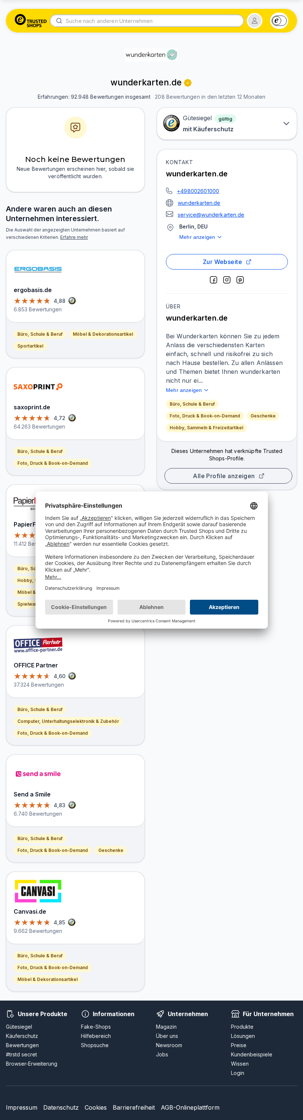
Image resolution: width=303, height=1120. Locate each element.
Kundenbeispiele (251, 1054)
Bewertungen (22, 1045)
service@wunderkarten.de (211, 215)
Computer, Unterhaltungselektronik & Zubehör (68, 721)
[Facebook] (213, 279)
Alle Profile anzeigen (224, 476)
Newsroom (169, 1045)
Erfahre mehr (74, 237)
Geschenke (263, 416)
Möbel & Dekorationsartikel (103, 334)
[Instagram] (226, 279)
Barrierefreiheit (134, 1107)
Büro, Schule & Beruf (192, 404)
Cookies (96, 1107)
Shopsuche (95, 1045)
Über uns (167, 1036)
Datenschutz (61, 1107)
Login (237, 1073)
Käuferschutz (22, 1036)
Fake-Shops (96, 1026)
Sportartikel (30, 346)
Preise (238, 1045)
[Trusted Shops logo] (31, 20)
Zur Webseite (222, 261)
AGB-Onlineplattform (190, 1107)
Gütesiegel (19, 1026)
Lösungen (243, 1036)
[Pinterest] (240, 279)
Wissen (240, 1063)
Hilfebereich (96, 1036)
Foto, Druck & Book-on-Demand (205, 416)
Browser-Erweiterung (31, 1063)
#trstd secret (21, 1054)
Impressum (21, 1107)
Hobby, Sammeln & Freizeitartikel (206, 427)
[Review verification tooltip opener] (188, 83)
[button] (254, 20)
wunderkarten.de (199, 203)
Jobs (162, 1054)
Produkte (242, 1026)
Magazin (166, 1026)
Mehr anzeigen (197, 237)
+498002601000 (198, 191)
